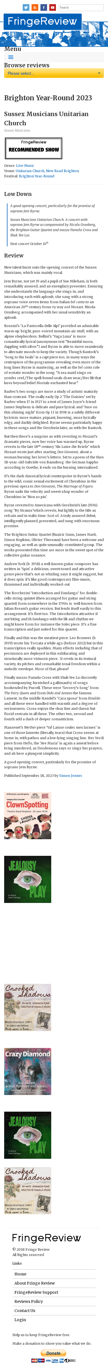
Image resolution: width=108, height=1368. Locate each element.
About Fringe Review (34, 1283)
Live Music (25, 166)
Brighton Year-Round (36, 176)
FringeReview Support (36, 1292)
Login (20, 1319)
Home (20, 1274)
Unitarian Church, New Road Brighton (47, 171)
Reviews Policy (28, 1301)
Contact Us (24, 1310)
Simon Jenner (70, 776)
